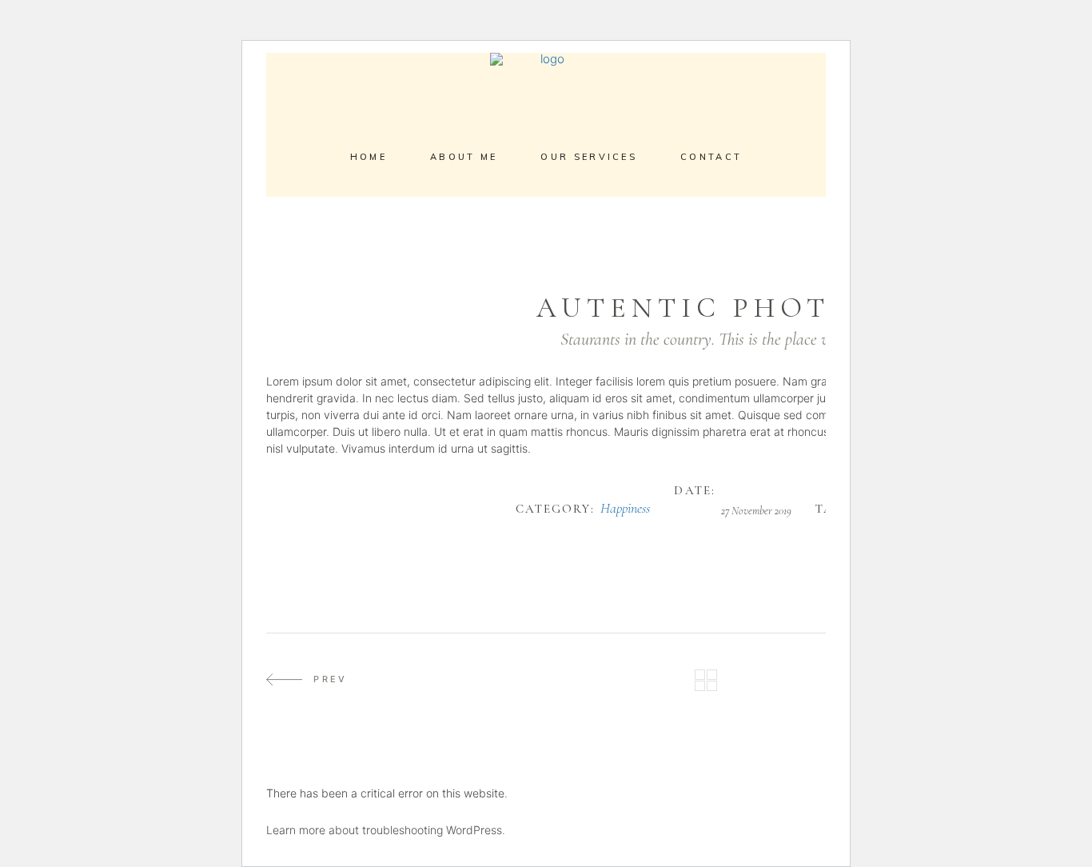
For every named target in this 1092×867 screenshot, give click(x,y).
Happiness (625, 509)
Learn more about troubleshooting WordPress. (385, 830)
